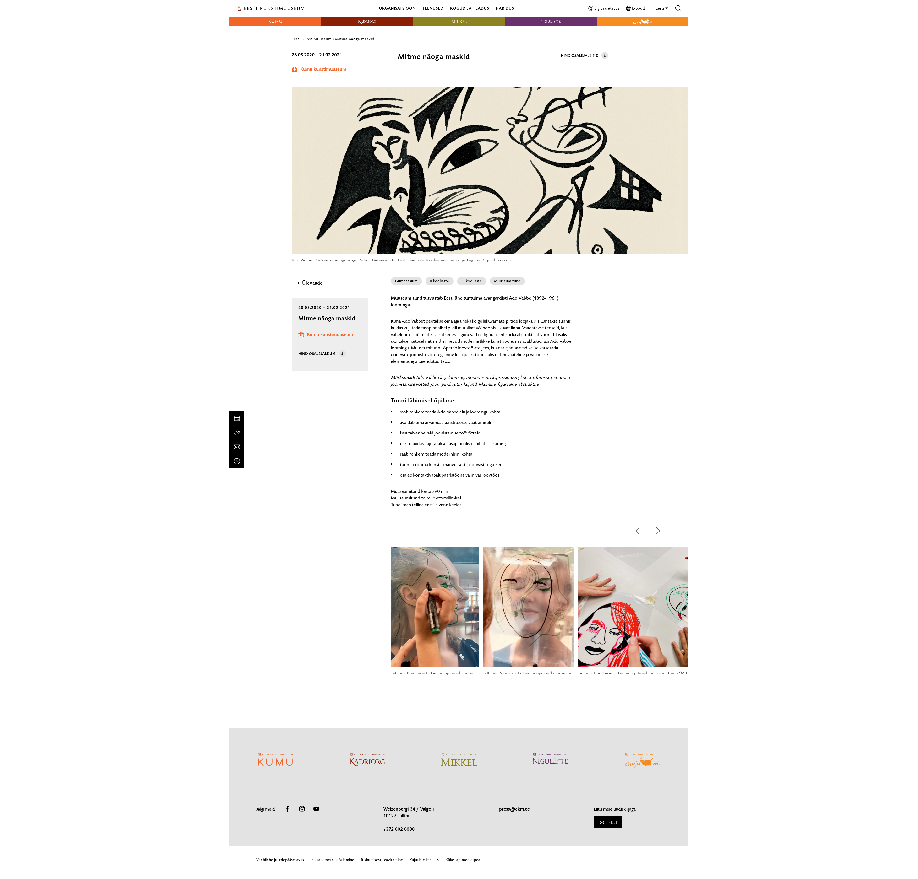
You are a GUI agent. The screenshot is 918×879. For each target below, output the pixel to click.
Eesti (660, 8)
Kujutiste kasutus (424, 859)
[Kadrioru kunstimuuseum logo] (367, 21)
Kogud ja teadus (469, 8)
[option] (435, 611)
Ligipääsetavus (607, 8)
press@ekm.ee (514, 809)
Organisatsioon (397, 8)
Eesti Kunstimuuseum (312, 39)
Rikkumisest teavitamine (382, 859)
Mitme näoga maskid (354, 39)
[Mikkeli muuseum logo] (459, 21)
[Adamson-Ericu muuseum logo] (642, 21)
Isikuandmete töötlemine (332, 859)
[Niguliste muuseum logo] (551, 21)
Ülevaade (312, 283)
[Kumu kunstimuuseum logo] (275, 21)
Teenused (432, 8)
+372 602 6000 (399, 829)
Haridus (505, 8)
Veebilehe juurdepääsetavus (280, 859)
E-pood (638, 8)
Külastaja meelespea (463, 859)
